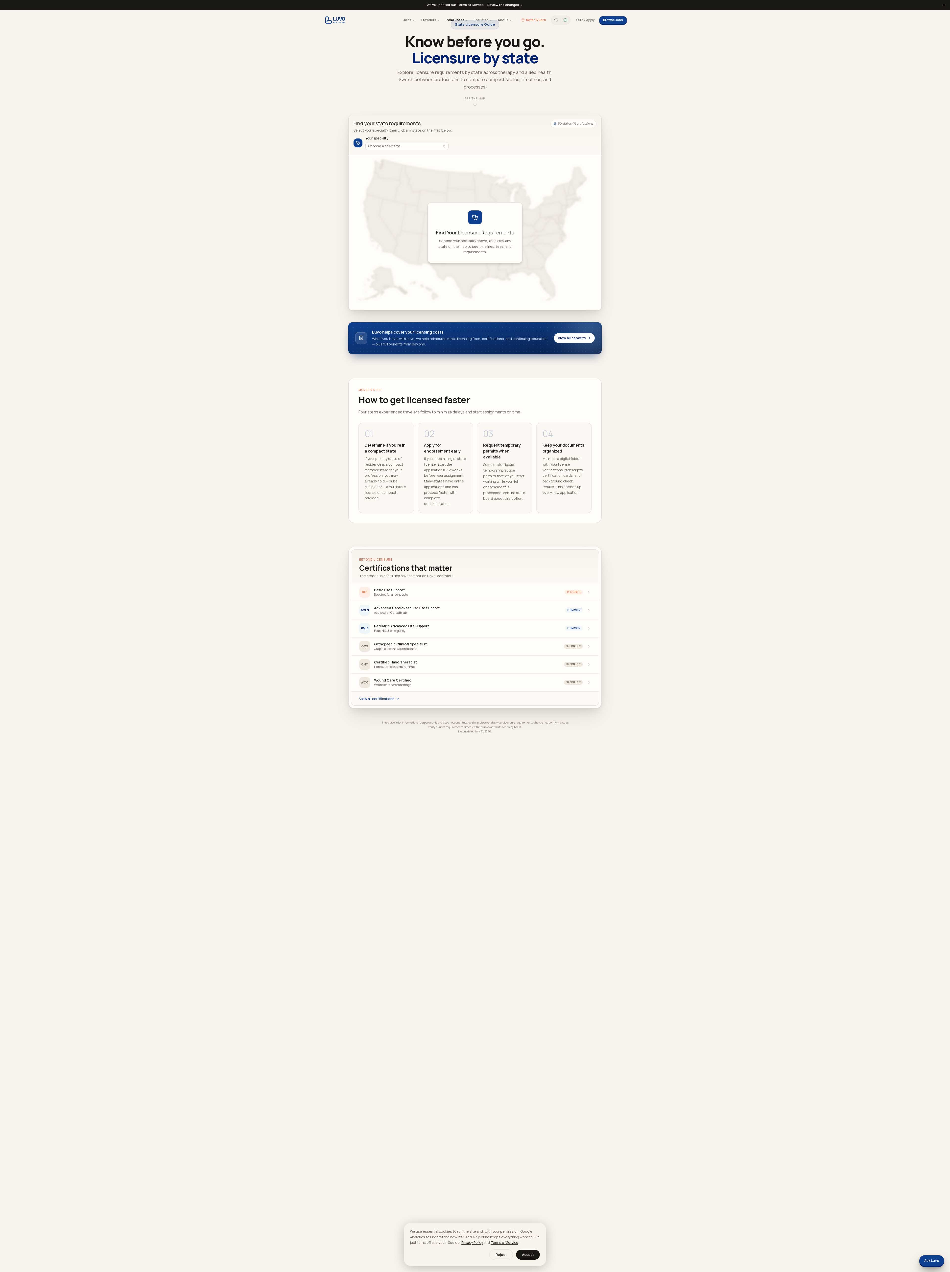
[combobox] (407, 146)
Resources (455, 20)
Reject (501, 1254)
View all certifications (376, 698)
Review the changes (503, 4)
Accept (528, 1254)
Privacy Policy (472, 1242)
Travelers (428, 20)
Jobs (407, 20)
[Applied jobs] (565, 20)
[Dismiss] (943, 4)
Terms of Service (504, 1242)
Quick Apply (585, 20)
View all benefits (572, 338)
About (503, 20)
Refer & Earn (536, 20)
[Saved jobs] (556, 20)
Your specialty (376, 138)
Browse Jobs (613, 20)
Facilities (481, 20)
